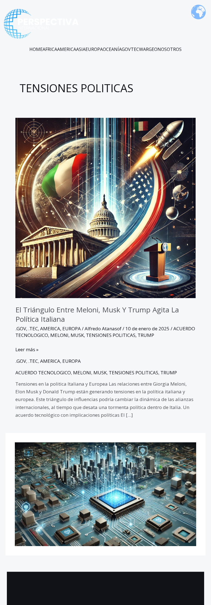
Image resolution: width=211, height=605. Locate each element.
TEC (135, 49)
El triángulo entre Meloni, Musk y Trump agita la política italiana (97, 314)
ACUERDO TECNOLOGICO (43, 372)
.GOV (20, 328)
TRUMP (146, 335)
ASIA (80, 49)
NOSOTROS (169, 49)
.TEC (33, 328)
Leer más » (26, 349)
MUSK (77, 335)
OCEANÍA (112, 49)
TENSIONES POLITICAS (110, 335)
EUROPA (94, 49)
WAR (144, 49)
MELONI (59, 335)
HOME (36, 49)
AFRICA (50, 49)
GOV (126, 49)
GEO (153, 49)
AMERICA (66, 49)
